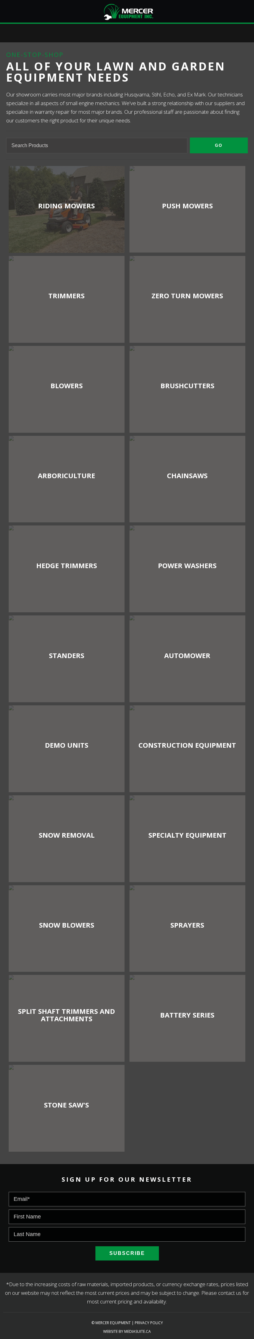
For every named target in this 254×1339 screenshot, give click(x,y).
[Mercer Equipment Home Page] (127, 11)
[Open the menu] (4, 9)
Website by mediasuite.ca (127, 1331)
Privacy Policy (149, 1322)
